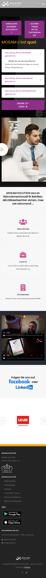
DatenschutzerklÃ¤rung (12, 497)
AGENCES (7, 489)
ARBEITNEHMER (10, 481)
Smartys (27, 567)
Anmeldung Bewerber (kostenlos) (12, 28)
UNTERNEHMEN (9, 485)
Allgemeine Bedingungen (12, 501)
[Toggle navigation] (43, 4)
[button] (44, 421)
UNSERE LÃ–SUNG (23, 105)
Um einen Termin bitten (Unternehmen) (35, 29)
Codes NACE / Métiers (12, 493)
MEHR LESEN (23, 243)
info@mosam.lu (9, 543)
